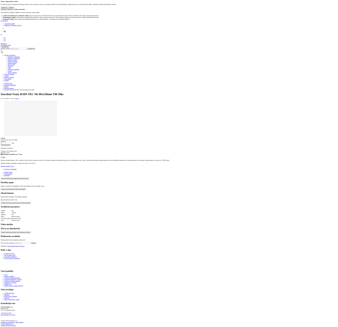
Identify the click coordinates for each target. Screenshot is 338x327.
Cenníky (6, 76)
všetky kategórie (12, 72)
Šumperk (6, 295)
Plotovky (10, 66)
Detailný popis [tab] (8, 172)
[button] (1, 34)
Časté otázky (7, 79)
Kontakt (6, 80)
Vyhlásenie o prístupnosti (8, 322)
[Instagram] (4, 31)
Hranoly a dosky (12, 60)
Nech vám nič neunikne (7, 243)
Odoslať (34, 243)
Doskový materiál (13, 61)
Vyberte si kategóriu (9, 55)
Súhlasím (11, 7)
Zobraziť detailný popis (7, 166)
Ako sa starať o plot (9, 255)
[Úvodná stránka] (6, 45)
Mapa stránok (19, 322)
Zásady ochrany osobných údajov (13, 286)
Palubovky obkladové (14, 57)
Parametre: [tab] (7, 175)
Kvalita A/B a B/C (9, 253)
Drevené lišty (11, 65)
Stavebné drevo (12, 63)
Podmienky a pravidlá (10, 282)
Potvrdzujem (4, 21)
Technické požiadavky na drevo (13, 279)
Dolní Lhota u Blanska (10, 296)
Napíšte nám (7, 284)
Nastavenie (4, 7)
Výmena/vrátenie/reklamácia (12, 278)
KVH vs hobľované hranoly (12, 258)
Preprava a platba (9, 77)
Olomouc (6, 298)
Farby (9, 68)
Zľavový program (9, 74)
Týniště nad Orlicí (9, 293)
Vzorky (10, 71)
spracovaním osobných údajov (16, 246)
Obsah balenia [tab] (8, 174)
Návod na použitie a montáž (12, 281)
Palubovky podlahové (14, 58)
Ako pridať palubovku (10, 257)
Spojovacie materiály (13, 69)
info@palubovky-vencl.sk (8, 314)
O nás (5, 274)
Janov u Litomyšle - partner (11, 299)
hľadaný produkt (5, 48)
